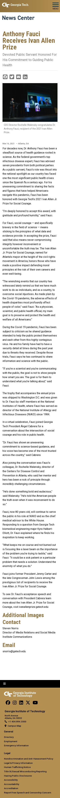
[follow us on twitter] (28, 703)
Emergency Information (16, 745)
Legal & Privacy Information (18, 763)
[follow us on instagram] (15, 703)
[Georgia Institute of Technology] (15, 4)
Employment (10, 741)
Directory (9, 737)
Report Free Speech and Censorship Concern (27, 792)
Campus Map (14, 725)
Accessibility (11, 780)
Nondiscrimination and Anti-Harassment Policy (28, 758)
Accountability (11, 784)
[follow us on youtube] (35, 703)
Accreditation (11, 788)
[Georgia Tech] (20, 693)
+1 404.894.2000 (17, 721)
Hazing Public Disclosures (18, 775)
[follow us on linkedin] (21, 703)
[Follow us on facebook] (8, 703)
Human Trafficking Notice (17, 767)
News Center (18, 18)
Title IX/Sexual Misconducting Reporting (25, 771)
